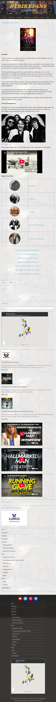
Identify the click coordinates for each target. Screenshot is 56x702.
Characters (27, 17)
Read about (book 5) (28, 262)
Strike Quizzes (7, 563)
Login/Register (5, 588)
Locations (35, 17)
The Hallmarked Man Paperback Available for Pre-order (17, 411)
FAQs (4, 581)
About (47, 17)
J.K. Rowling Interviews (37, 239)
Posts (4, 17)
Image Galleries (7, 569)
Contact (5, 584)
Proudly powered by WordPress (20, 700)
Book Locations (7, 545)
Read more (4, 370)
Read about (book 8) (28, 274)
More (42, 17)
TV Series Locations (8, 548)
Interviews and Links (9, 557)
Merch (4, 575)
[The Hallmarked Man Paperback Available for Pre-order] (28, 403)
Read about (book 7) (28, 270)
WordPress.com (38, 700)
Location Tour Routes (9, 551)
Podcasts (5, 572)
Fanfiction (6, 566)
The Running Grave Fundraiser (10, 362)
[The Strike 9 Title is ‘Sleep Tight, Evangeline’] (28, 379)
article (11, 111)
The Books (11, 17)
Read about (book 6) (28, 266)
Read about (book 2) (28, 254)
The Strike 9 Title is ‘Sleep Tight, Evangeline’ (14, 387)
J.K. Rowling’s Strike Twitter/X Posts (13, 560)
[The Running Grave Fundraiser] (28, 355)
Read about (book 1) (28, 250)
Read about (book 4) (28, 258)
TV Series (19, 17)
